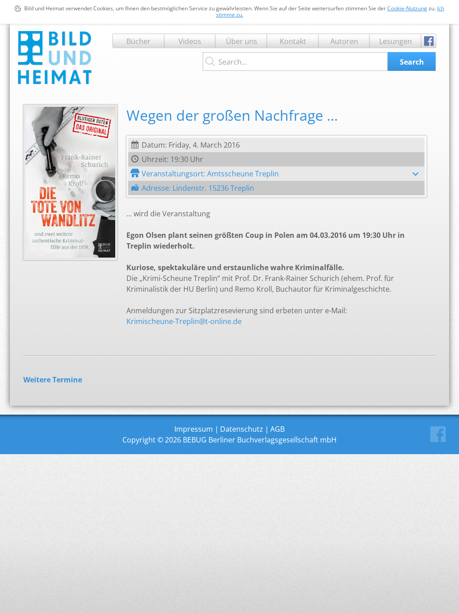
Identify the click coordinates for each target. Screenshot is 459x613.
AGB (277, 429)
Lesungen (395, 41)
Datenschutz (241, 429)
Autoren (344, 41)
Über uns (241, 41)
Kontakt (293, 41)
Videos (189, 41)
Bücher (138, 41)
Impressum (193, 429)
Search (412, 62)
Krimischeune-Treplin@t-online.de (184, 321)
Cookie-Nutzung (407, 8)
